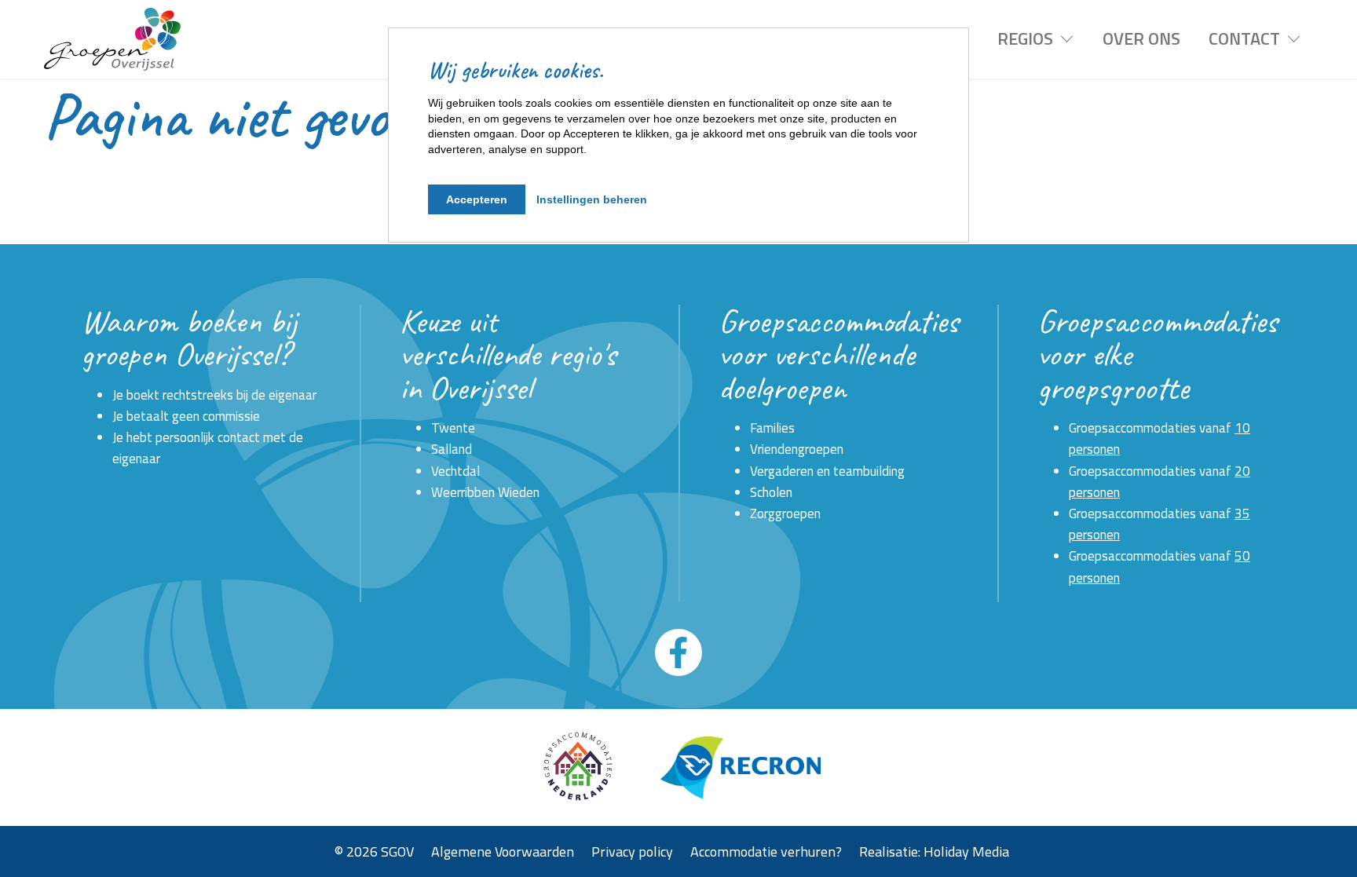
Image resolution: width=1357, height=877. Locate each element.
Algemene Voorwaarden (502, 850)
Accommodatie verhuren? (766, 850)
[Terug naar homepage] (112, 39)
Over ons (1141, 38)
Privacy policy (632, 850)
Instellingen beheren (591, 199)
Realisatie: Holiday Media (934, 850)
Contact (1244, 38)
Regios (1025, 38)
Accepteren (476, 199)
